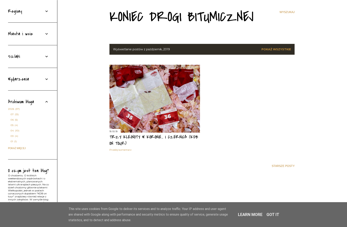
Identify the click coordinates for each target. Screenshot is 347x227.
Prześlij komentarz (120, 149)
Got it (272, 214)
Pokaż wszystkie (276, 49)
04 (14, 130)
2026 (13, 108)
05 (13, 125)
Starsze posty (283, 165)
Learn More (250, 214)
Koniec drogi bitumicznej (181, 17)
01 (13, 141)
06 (13, 119)
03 (13, 135)
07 (14, 114)
